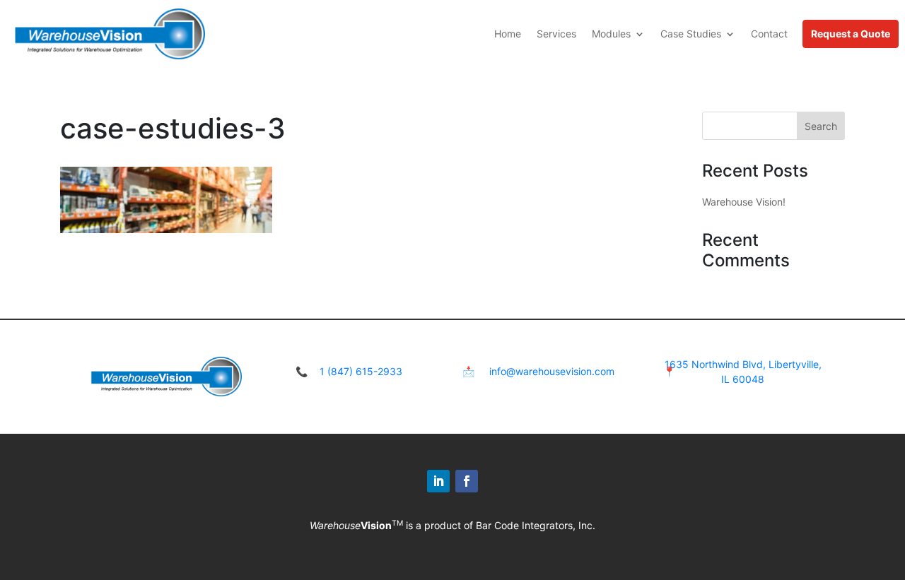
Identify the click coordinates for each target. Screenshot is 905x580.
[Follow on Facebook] (466, 481)
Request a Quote (850, 34)
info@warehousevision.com (551, 371)
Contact (769, 34)
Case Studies (690, 34)
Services (556, 34)
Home (507, 34)
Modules (611, 34)
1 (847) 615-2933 (361, 371)
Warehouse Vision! (744, 202)
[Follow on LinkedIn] (438, 481)
